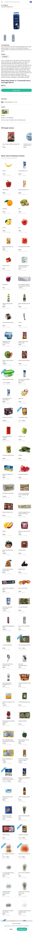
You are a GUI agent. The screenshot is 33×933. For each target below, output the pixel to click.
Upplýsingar (7, 926)
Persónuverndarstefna (17, 926)
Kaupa (16, 90)
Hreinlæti (4, 56)
